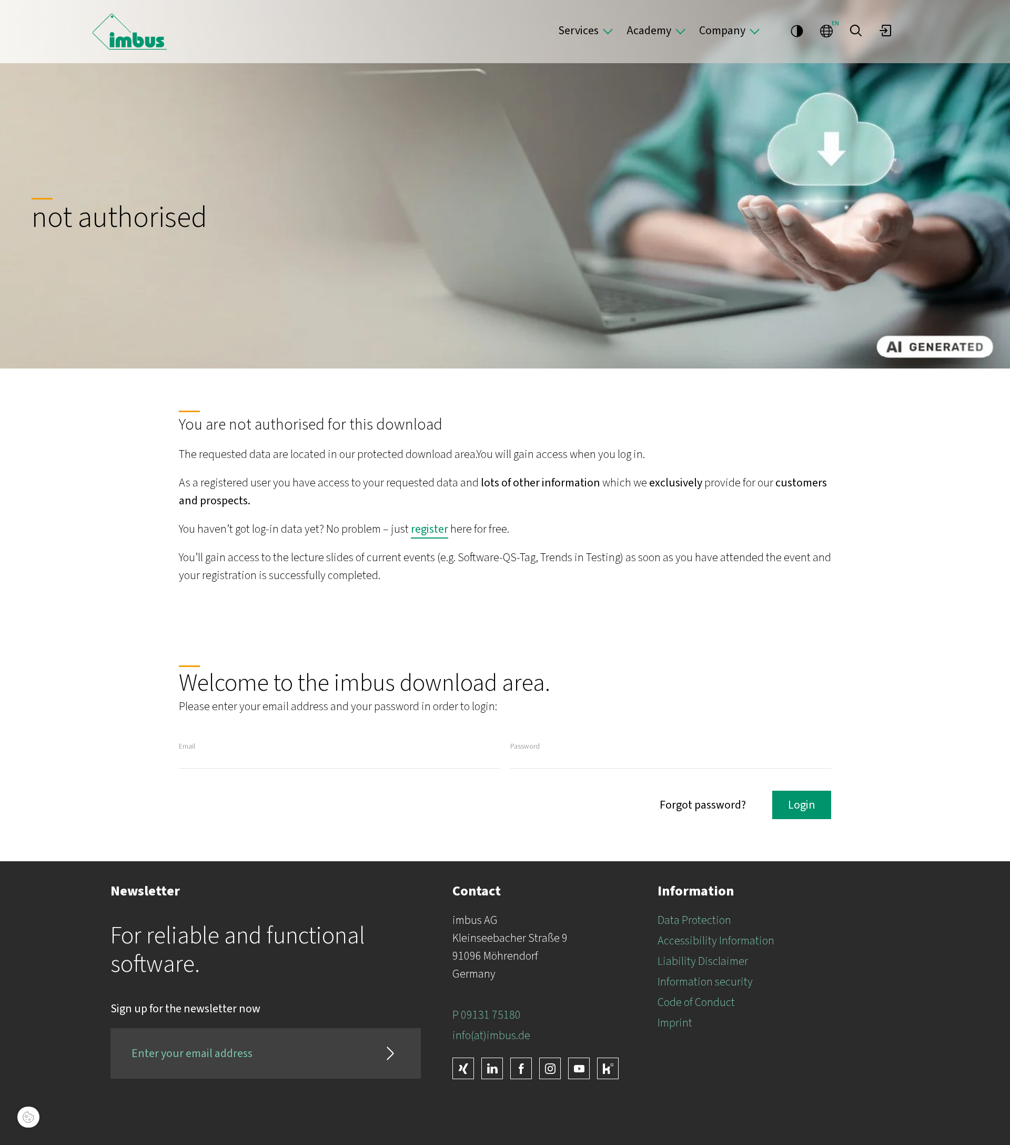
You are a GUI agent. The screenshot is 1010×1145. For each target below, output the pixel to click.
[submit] (390, 1053)
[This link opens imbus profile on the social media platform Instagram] (550, 1068)
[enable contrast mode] (797, 30)
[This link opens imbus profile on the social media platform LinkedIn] (492, 1068)
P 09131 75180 (486, 1015)
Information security (705, 981)
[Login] (885, 30)
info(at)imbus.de (491, 1035)
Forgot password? (703, 804)
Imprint (675, 1022)
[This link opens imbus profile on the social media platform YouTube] (579, 1068)
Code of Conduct (696, 1002)
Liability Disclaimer (703, 961)
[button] (856, 30)
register (429, 529)
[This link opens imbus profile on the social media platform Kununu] (608, 1068)
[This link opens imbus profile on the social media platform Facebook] (521, 1068)
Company (722, 30)
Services (578, 30)
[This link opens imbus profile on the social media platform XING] (463, 1068)
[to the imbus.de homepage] (129, 31)
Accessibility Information (716, 940)
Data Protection (694, 920)
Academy (649, 30)
